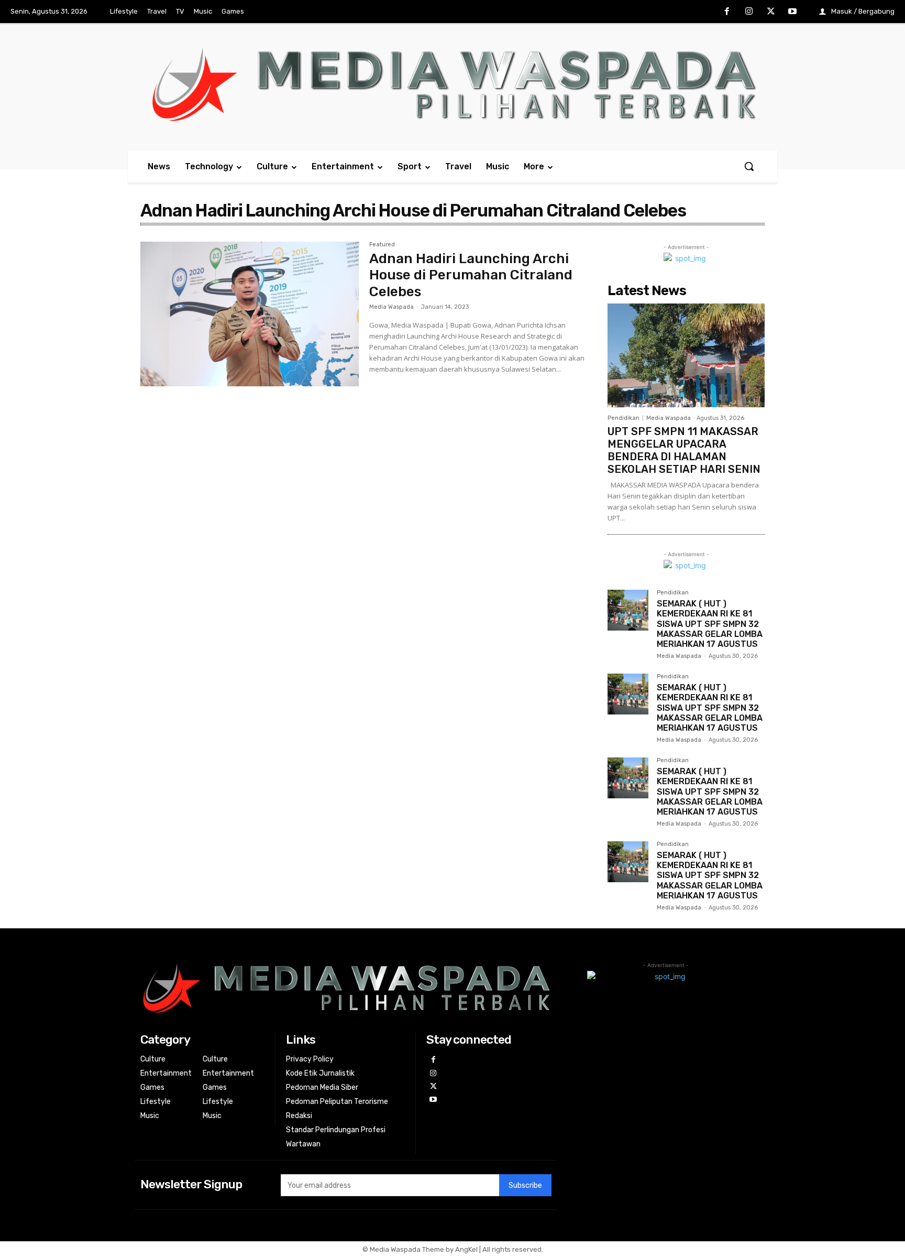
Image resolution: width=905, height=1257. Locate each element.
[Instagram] (749, 12)
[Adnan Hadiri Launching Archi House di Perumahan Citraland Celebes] (249, 314)
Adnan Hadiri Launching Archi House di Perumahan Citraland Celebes (470, 275)
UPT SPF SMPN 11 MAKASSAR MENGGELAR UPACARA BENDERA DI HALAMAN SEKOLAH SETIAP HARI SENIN (684, 450)
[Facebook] (727, 12)
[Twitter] (771, 12)
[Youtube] (792, 12)
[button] (749, 166)
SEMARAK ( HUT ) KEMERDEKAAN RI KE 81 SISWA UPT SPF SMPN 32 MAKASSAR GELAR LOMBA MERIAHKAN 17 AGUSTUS (710, 624)
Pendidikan (623, 418)
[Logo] (452, 84)
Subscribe (525, 1185)
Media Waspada (391, 307)
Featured (382, 245)
